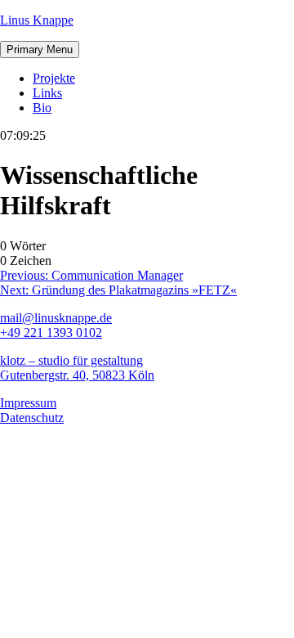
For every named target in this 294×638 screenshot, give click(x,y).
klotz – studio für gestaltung (71, 360)
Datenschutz (32, 418)
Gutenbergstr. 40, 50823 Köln (77, 375)
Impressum (28, 403)
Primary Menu (40, 49)
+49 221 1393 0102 (51, 332)
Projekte (54, 78)
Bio (42, 108)
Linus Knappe (37, 20)
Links (47, 93)
